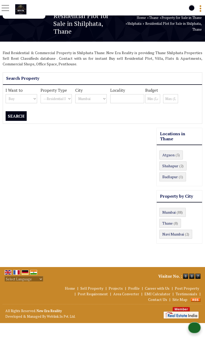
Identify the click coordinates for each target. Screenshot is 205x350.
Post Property (187, 288)
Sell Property (91, 288)
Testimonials (186, 293)
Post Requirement (93, 293)
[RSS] (195, 299)
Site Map (179, 299)
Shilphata (134, 23)
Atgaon (168, 154)
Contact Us (157, 299)
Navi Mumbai (173, 234)
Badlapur (170, 176)
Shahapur (170, 165)
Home (141, 17)
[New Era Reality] (20, 9)
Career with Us (157, 288)
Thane (154, 17)
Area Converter (126, 293)
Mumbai (169, 212)
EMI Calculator (157, 293)
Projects (116, 288)
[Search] (191, 8)
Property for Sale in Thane (181, 17)
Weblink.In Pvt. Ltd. (61, 316)
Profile (134, 288)
